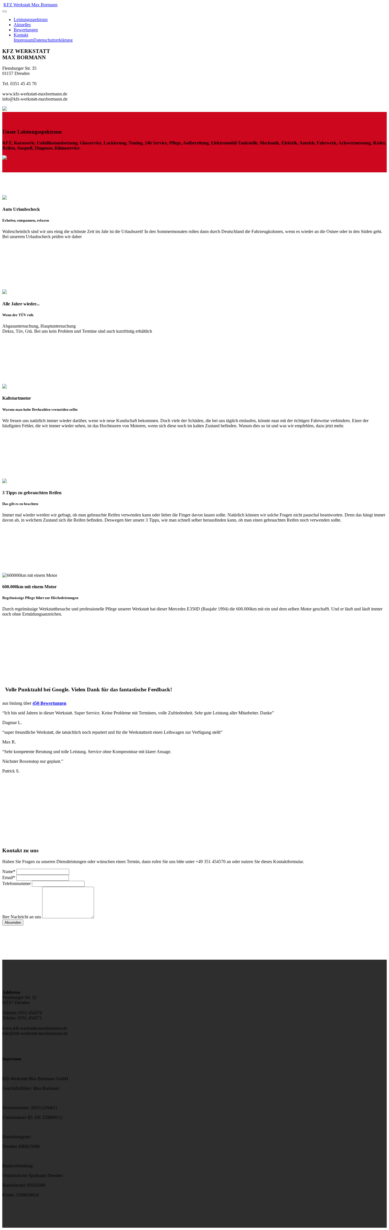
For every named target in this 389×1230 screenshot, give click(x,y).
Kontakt (21, 34)
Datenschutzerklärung (53, 40)
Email (8, 877)
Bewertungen (26, 29)
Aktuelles (22, 24)
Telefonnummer (16, 883)
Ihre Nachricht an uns (21, 916)
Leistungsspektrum (31, 19)
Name (8, 871)
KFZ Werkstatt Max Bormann (30, 4)
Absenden (13, 922)
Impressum (23, 40)
